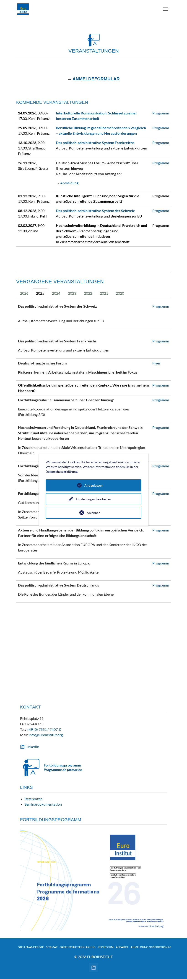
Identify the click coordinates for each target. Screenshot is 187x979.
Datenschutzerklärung (78, 947)
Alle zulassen (93, 485)
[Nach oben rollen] (176, 969)
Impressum (106, 947)
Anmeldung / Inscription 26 (151, 947)
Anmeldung (69, 183)
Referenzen (33, 799)
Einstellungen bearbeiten (93, 499)
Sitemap (51, 947)
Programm (160, 113)
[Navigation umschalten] (166, 9)
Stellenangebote (31, 947)
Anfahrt (122, 947)
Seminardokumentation (43, 804)
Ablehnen (93, 513)
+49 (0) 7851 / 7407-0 (44, 729)
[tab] (24, 293)
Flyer (156, 363)
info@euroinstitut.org (46, 735)
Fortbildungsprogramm (62, 765)
